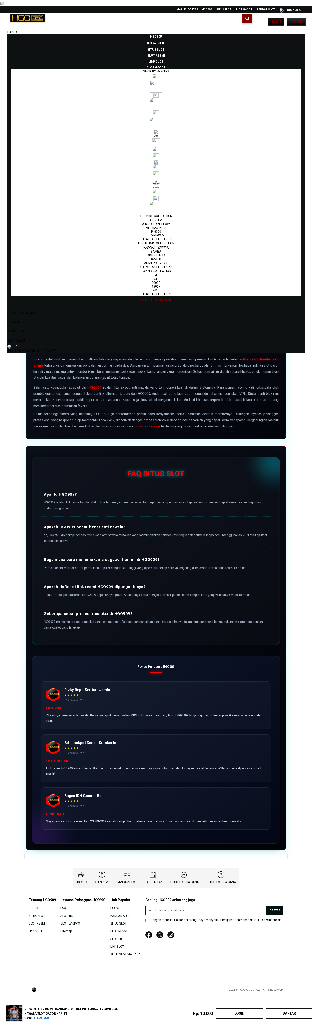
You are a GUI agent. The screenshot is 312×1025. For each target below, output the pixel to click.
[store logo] (28, 21)
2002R (156, 283)
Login (276, 21)
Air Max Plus (156, 228)
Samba (156, 251)
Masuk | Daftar (187, 9)
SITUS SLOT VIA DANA (184, 882)
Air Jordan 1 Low (156, 224)
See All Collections (156, 239)
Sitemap (66, 931)
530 (156, 275)
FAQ (63, 908)
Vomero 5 (156, 235)
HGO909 (207, 9)
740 (156, 279)
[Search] (247, 18)
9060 (156, 290)
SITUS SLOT (223, 9)
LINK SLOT (35, 931)
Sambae (156, 259)
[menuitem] (156, 36)
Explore (13, 32)
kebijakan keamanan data (239, 920)
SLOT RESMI (16, 340)
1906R (156, 286)
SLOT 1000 (67, 915)
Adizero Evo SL (156, 263)
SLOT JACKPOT (71, 923)
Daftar (296, 21)
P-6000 (156, 232)
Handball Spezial (156, 248)
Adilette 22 (156, 255)
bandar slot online (147, 426)
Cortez (156, 220)
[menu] (156, 168)
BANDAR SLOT (266, 9)
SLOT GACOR (244, 9)
